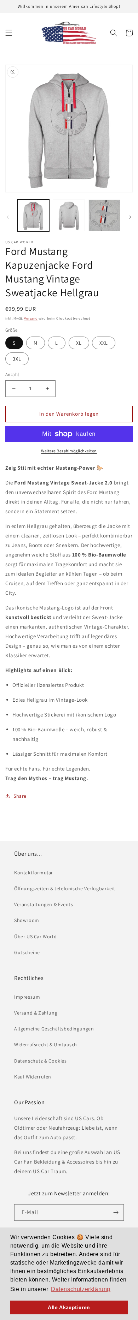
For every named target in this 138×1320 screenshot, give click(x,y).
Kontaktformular (33, 872)
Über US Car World (35, 936)
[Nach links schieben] (8, 217)
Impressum (27, 997)
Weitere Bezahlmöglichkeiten (69, 450)
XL (79, 343)
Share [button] (20, 796)
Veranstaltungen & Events (43, 904)
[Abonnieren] (115, 1212)
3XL (17, 359)
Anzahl (12, 374)
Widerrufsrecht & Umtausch (45, 1044)
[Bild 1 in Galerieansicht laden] (33, 215)
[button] (9, 33)
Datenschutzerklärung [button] (80, 1289)
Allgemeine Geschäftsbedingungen (54, 1028)
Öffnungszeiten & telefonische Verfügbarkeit (64, 888)
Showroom (26, 920)
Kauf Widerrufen (32, 1077)
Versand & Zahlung (35, 1013)
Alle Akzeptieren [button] (69, 1307)
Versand (31, 318)
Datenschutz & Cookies (40, 1061)
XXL (103, 343)
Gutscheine (27, 952)
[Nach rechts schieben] (130, 217)
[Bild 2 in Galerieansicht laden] (69, 215)
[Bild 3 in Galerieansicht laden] (104, 215)
